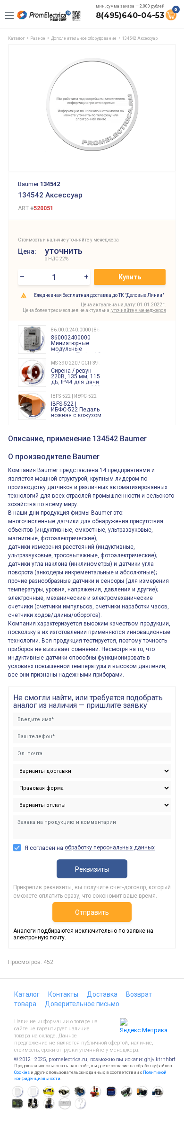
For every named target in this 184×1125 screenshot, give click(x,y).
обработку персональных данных (110, 847)
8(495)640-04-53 (130, 15)
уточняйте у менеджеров (138, 310)
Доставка (102, 994)
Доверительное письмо (82, 1004)
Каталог (27, 994)
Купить (129, 277)
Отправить (92, 912)
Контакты (63, 994)
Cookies (22, 1072)
